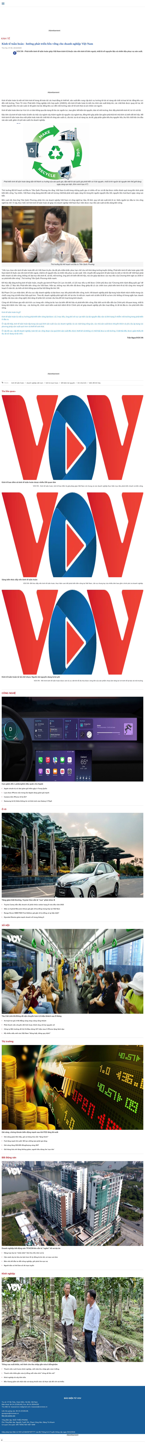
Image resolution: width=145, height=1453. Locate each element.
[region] (78, 21)
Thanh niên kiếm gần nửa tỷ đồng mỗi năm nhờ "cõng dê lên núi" (29, 1373)
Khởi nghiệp (8, 1273)
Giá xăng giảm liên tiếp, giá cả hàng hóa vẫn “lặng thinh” (26, 1137)
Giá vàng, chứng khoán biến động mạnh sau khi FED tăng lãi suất (30, 1132)
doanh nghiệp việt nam (35, 383)
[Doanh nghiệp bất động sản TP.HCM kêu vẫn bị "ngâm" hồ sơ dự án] (72, 1203)
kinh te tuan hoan (52, 383)
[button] (14, 53)
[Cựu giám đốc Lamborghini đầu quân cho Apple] (72, 739)
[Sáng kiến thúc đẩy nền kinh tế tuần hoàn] (72, 534)
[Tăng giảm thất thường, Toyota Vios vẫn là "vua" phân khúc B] (72, 855)
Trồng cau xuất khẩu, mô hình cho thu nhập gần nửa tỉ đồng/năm (30, 1364)
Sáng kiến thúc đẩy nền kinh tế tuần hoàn (19, 580)
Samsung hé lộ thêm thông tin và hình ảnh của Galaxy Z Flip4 (28, 801)
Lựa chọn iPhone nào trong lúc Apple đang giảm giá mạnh (26, 793)
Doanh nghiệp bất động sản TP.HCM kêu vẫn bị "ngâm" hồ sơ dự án (31, 1248)
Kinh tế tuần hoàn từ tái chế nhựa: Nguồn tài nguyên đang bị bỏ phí (31, 677)
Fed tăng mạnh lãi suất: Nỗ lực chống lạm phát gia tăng (25, 1141)
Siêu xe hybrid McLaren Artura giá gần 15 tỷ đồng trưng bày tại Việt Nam (32, 909)
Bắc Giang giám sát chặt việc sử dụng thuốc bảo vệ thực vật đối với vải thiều (34, 1381)
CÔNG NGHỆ (9, 693)
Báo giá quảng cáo (8, 1416)
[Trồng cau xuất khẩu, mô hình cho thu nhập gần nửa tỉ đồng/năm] (72, 1319)
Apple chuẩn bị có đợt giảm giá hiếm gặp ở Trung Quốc (25, 788)
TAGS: (6, 383)
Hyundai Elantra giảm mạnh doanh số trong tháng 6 (24, 917)
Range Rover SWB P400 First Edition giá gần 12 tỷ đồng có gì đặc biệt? (31, 913)
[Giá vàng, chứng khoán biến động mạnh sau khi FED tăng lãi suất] (72, 1087)
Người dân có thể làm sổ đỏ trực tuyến (19, 1265)
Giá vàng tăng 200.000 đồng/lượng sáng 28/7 (21, 1145)
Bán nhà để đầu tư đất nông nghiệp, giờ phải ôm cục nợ (26, 1261)
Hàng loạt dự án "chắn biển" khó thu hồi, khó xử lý (24, 1253)
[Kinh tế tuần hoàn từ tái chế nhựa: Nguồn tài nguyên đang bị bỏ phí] (72, 632)
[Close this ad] (1, 1440)
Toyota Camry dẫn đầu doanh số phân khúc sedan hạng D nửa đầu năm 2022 (34, 905)
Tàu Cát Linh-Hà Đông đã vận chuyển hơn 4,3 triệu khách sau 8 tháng (32, 1016)
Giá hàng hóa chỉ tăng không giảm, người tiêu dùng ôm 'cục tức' (29, 1149)
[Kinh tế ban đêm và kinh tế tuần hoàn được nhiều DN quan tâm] (72, 437)
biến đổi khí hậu (95, 383)
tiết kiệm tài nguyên (68, 383)
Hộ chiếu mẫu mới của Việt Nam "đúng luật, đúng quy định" (27, 1033)
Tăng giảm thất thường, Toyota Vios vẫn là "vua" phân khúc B (28, 900)
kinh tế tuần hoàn (17, 383)
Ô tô (4, 809)
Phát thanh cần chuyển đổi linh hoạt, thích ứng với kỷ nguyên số (29, 1025)
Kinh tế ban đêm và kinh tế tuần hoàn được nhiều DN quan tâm (29, 482)
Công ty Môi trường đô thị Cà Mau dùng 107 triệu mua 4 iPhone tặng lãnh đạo (34, 1029)
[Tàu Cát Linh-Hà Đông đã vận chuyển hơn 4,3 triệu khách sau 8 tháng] (72, 971)
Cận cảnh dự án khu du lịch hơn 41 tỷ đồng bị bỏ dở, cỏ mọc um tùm (31, 1257)
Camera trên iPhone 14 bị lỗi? (15, 797)
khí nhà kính (82, 383)
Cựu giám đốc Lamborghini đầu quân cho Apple (22, 784)
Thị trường (7, 1041)
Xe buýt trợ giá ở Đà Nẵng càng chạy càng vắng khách (25, 1021)
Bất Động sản (9, 1157)
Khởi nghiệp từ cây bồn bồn (15, 1377)
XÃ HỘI (6, 925)
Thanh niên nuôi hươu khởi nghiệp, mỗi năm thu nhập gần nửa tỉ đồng (31, 1369)
